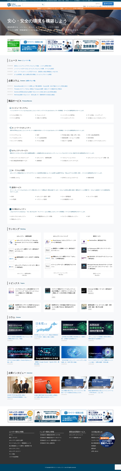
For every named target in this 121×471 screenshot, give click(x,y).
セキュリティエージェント (76, 434)
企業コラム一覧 (30, 80)
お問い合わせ (94, 451)
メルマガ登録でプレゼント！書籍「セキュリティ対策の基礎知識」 (63, 8)
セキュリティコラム (14, 448)
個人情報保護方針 (96, 443)
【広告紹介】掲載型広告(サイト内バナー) (50, 437)
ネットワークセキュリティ (21, 128)
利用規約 (93, 446)
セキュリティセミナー (15, 451)
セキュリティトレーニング (60, 236)
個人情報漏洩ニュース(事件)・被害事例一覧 (20, 446)
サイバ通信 (12, 454)
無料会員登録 (108, 3)
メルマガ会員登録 (13, 456)
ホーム (11, 434)
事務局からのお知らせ (97, 437)
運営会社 (93, 448)
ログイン (98, 3)
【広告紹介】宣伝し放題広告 (47, 443)
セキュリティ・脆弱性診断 (24, 236)
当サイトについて (96, 434)
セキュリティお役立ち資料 (16, 440)
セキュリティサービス (20, 150)
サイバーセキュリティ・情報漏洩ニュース (20, 443)
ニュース (106, 6)
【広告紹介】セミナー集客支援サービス (50, 440)
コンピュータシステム (20, 108)
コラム (112, 6)
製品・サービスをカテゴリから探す (92, 6)
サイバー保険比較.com (75, 437)
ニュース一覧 (26, 60)
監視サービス (16, 187)
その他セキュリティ (19, 209)
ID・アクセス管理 (18, 170)
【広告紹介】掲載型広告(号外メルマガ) (50, 434)
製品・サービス (13, 437)
